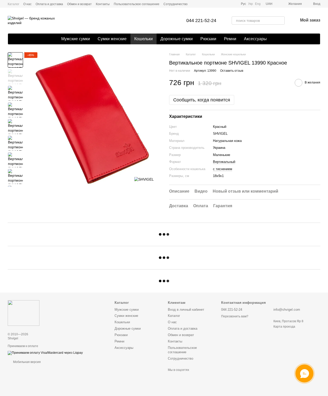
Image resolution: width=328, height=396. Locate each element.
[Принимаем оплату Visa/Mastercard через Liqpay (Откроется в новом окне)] (45, 353)
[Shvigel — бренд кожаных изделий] (23, 313)
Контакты (103, 4)
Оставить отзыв (231, 70)
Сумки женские (112, 39)
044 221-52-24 (201, 20)
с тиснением (222, 169)
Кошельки (143, 39)
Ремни (230, 39)
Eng (258, 3)
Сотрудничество (175, 4)
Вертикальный (224, 162)
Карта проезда (284, 326)
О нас (27, 4)
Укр (250, 3)
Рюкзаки (208, 39)
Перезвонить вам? (234, 316)
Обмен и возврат (79, 4)
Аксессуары (255, 39)
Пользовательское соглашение (136, 4)
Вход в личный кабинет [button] (186, 309)
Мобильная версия (26, 362)
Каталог (13, 4)
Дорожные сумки (176, 39)
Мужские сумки (75, 39)
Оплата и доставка (49, 4)
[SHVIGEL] (144, 179)
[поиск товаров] (280, 20)
